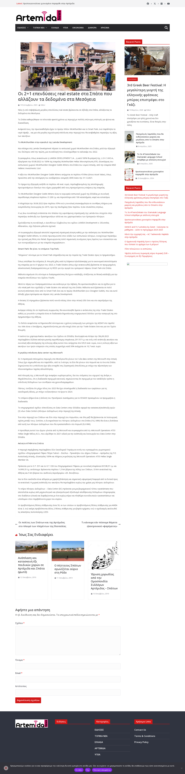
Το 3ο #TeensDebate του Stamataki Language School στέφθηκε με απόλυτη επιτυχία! (151, 157)
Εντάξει (79, 770)
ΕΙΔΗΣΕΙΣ (21, 27)
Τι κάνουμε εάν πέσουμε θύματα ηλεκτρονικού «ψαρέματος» (99, 524)
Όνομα (20, 659)
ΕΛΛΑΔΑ (55, 27)
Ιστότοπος (21, 686)
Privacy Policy (141, 742)
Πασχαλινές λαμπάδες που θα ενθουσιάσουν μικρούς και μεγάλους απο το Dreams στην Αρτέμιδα (150, 138)
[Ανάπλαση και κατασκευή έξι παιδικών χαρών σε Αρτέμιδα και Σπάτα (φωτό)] (31, 542)
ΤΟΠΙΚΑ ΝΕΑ (38, 27)
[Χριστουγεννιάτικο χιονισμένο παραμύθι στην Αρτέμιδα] (129, 174)
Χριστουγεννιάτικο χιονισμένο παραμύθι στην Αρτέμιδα (48, 3)
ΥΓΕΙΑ (65, 27)
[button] (27, 27)
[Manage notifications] (6, 768)
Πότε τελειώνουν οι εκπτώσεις (138, 249)
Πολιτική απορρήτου (102, 770)
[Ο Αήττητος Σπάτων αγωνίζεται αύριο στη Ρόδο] (68, 542)
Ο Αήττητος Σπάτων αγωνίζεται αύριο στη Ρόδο (67, 569)
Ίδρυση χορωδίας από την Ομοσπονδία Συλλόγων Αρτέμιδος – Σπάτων (104, 581)
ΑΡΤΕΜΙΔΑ (100, 748)
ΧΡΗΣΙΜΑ (105, 27)
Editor (43, 105)
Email (18, 673)
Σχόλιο (20, 623)
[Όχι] (181, 768)
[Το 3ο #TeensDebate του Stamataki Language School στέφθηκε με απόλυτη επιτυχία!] (130, 159)
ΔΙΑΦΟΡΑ (92, 27)
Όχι (87, 770)
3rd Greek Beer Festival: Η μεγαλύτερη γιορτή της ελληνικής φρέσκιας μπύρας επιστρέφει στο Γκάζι (146, 95)
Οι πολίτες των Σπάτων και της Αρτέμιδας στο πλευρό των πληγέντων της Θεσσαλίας (42, 524)
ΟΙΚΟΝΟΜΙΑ (78, 27)
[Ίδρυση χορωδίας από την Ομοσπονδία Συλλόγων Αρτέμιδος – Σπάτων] (104, 542)
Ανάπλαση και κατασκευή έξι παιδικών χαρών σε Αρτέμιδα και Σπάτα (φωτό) (31, 565)
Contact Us (140, 729)
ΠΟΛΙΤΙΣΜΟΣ (132, 79)
